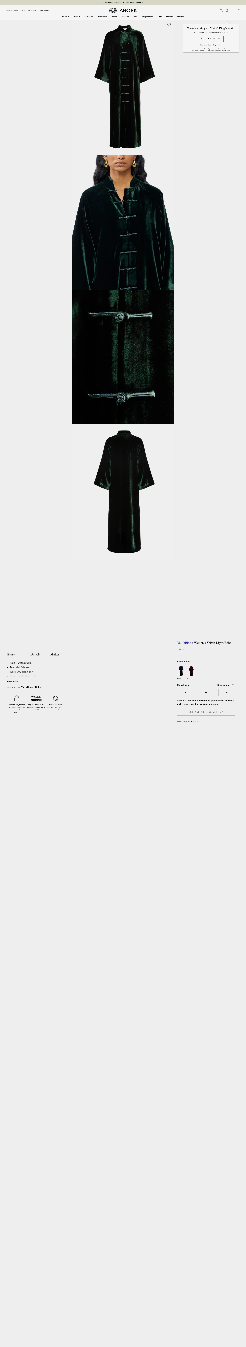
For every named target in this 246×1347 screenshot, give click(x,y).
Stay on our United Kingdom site (210, 45)
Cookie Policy (226, 50)
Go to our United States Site (211, 39)
